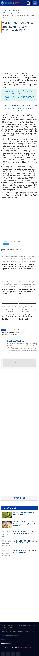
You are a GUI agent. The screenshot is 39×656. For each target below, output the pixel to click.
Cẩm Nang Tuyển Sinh (11, 10)
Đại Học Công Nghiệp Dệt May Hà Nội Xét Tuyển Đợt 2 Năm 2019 (27, 267)
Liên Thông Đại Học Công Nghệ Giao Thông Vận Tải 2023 (20, 92)
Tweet (6, 244)
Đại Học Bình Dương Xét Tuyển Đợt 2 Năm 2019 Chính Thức (9, 292)
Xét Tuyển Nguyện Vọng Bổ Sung (13, 13)
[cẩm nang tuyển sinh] (28, 2)
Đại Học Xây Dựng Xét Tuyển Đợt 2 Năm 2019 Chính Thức (27, 292)
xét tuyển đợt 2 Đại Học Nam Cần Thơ (12, 334)
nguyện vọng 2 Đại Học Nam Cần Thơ (12, 332)
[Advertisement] (19, 52)
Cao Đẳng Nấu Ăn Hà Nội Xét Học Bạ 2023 (20, 98)
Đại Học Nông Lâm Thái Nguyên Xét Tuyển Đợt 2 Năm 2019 (27, 317)
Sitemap (3, 639)
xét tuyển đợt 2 (21, 329)
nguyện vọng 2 (11, 329)
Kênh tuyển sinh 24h (25, 647)
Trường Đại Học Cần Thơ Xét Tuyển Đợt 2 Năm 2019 (9, 317)
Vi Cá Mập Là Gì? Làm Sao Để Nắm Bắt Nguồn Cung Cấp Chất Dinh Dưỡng (24, 524)
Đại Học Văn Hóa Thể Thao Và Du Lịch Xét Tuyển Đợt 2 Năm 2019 (9, 267)
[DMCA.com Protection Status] (6, 643)
